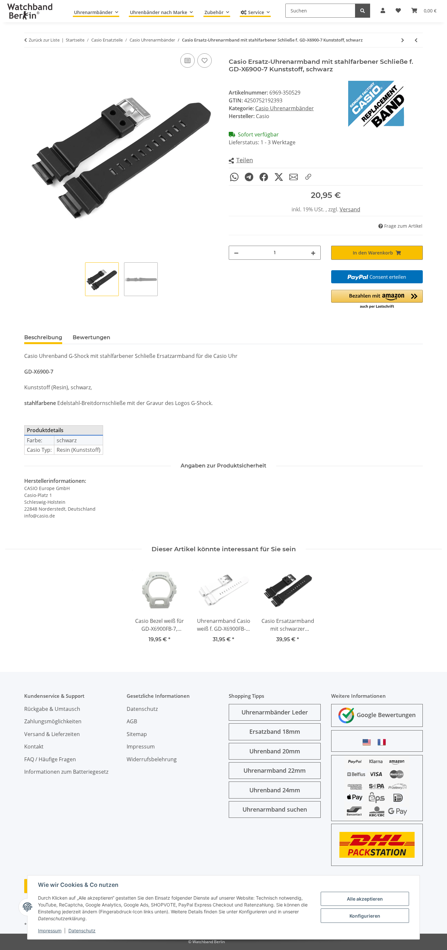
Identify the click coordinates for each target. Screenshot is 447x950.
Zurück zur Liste (44, 40)
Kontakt (34, 746)
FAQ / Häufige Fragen (50, 759)
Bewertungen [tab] (91, 337)
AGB (132, 721)
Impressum (50, 930)
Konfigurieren (364, 916)
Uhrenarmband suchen (274, 809)
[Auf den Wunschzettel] (204, 60)
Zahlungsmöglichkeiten (52, 721)
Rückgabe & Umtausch (52, 708)
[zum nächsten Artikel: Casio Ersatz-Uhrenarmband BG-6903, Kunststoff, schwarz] (402, 40)
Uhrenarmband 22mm (274, 770)
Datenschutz (82, 930)
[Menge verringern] (236, 252)
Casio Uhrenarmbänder (284, 108)
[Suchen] (362, 11)
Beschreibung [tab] (43, 337)
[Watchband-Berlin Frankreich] (383, 742)
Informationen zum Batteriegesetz (66, 771)
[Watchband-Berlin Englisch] (368, 742)
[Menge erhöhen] (313, 252)
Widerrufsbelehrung (152, 759)
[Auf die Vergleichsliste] (187, 60)
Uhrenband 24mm (274, 790)
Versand (350, 209)
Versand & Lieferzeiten (52, 734)
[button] (241, 160)
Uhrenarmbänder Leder (274, 712)
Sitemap (137, 734)
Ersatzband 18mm (274, 731)
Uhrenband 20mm (274, 751)
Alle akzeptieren (365, 899)
